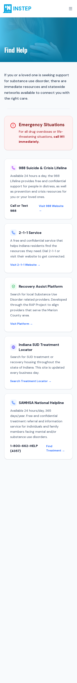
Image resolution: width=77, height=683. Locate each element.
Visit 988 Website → (51, 208)
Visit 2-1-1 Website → (25, 265)
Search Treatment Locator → (30, 381)
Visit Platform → (21, 324)
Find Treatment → (55, 448)
